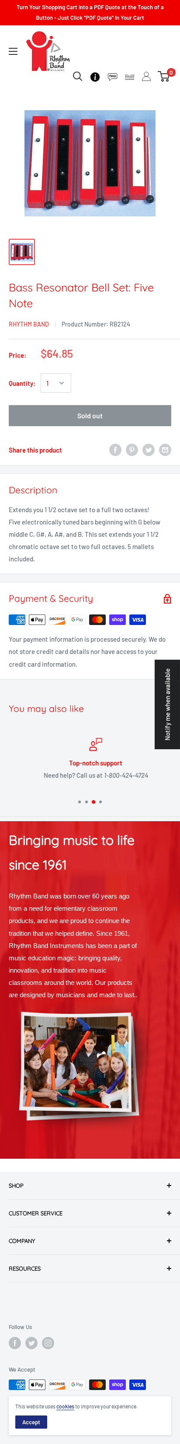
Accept (31, 1422)
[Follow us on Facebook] (15, 1343)
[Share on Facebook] (115, 450)
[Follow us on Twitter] (31, 1343)
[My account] (146, 76)
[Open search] (78, 76)
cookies (65, 1406)
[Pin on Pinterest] (132, 450)
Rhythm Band (29, 324)
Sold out (90, 415)
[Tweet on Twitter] (148, 450)
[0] (164, 76)
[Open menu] (13, 51)
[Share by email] (165, 450)
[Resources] (112, 76)
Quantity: (22, 383)
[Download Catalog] (129, 76)
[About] (95, 76)
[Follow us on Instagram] (48, 1343)
